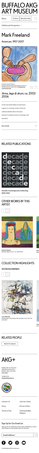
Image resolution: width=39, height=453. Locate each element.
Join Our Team (25, 401)
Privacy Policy (25, 406)
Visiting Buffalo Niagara (25, 412)
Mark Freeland (16, 35)
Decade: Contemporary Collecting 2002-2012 (15, 192)
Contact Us (6, 401)
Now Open (5, 372)
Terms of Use (7, 411)
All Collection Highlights (10, 268)
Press (4, 406)
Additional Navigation (11, 25)
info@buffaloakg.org (8, 378)
